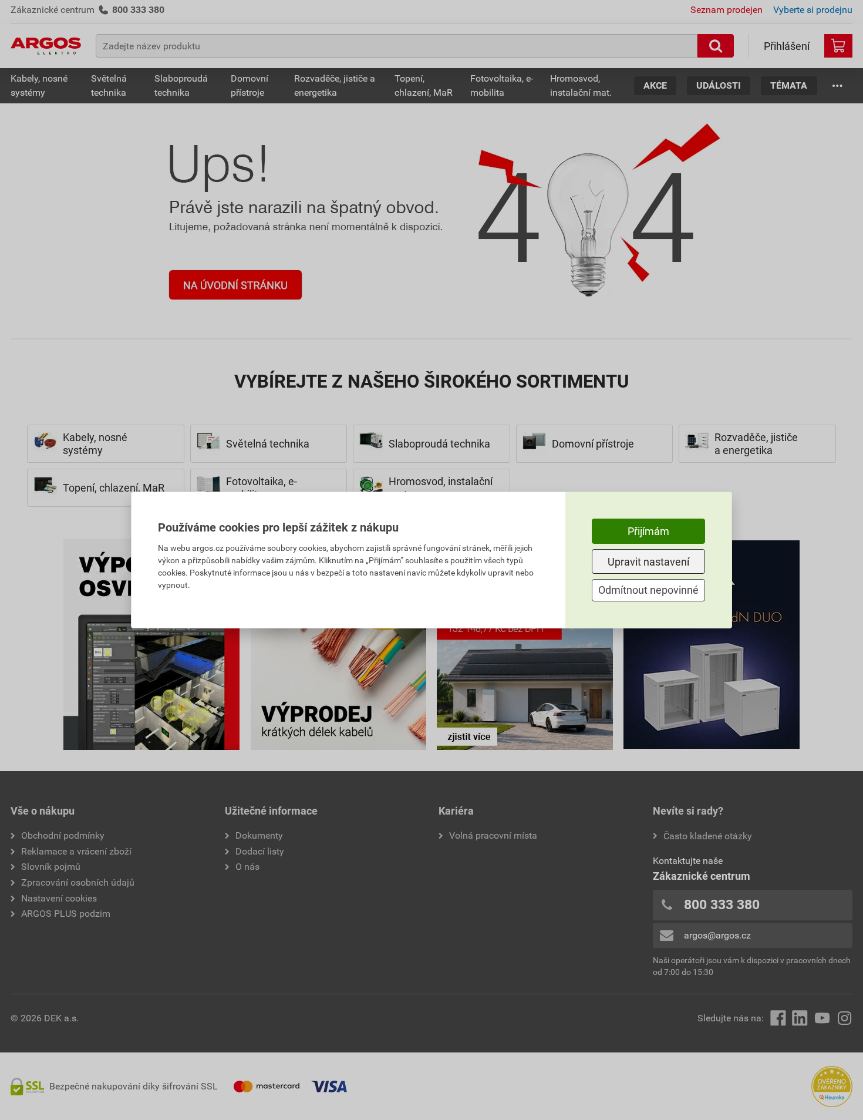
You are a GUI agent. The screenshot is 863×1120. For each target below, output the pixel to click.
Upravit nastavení (648, 562)
